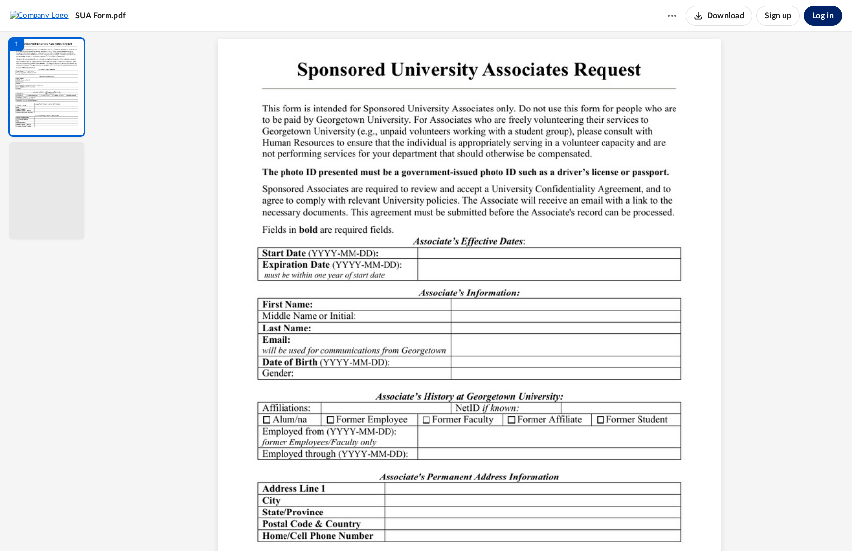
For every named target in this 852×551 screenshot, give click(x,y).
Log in (823, 16)
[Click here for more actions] (672, 16)
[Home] (39, 15)
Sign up (778, 16)
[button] (47, 87)
